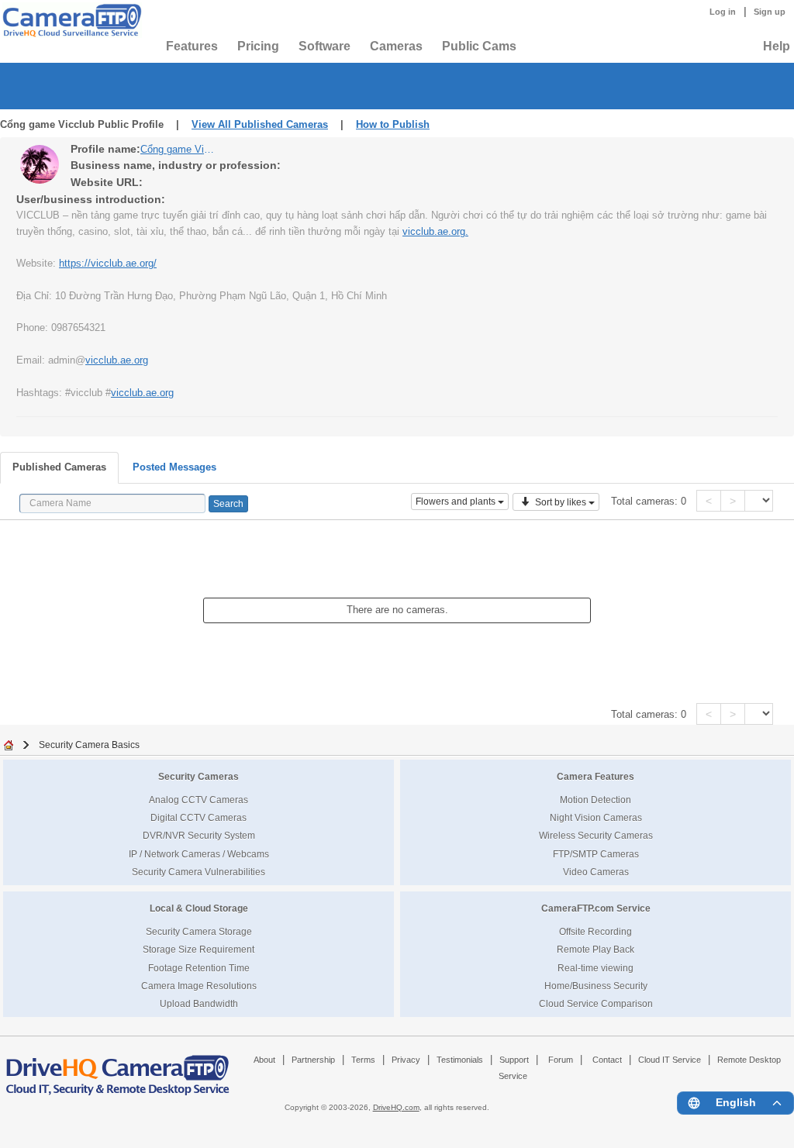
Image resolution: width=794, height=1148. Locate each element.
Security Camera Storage (199, 931)
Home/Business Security (595, 986)
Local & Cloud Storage (199, 908)
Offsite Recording (595, 931)
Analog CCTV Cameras (198, 800)
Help (776, 46)
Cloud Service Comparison (596, 1003)
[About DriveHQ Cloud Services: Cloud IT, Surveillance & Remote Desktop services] (118, 1068)
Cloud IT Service (669, 1059)
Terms (363, 1059)
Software (324, 46)
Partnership (313, 1059)
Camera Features (595, 776)
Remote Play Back (595, 949)
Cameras (396, 46)
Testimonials (460, 1059)
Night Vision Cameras (596, 817)
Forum (560, 1059)
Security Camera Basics (89, 744)
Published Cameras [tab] (59, 467)
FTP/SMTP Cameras (596, 854)
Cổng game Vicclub (179, 149)
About (264, 1059)
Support (514, 1059)
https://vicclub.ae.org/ (108, 263)
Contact (607, 1059)
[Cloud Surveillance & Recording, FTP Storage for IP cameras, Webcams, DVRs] (70, 20)
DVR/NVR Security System (199, 835)
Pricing (258, 46)
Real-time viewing (595, 968)
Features (192, 46)
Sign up (769, 11)
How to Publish (393, 124)
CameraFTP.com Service (596, 908)
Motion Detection (595, 800)
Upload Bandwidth (199, 1003)
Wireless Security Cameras (596, 835)
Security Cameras (198, 776)
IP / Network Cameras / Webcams (199, 854)
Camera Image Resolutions (199, 986)
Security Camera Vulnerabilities (198, 872)
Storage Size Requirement (198, 949)
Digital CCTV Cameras (198, 817)
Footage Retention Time (199, 968)
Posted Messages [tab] (174, 467)
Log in (722, 11)
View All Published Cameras (260, 124)
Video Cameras (596, 872)
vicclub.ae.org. (435, 231)
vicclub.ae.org (116, 360)
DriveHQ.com (396, 1107)
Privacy (406, 1059)
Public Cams (479, 46)
